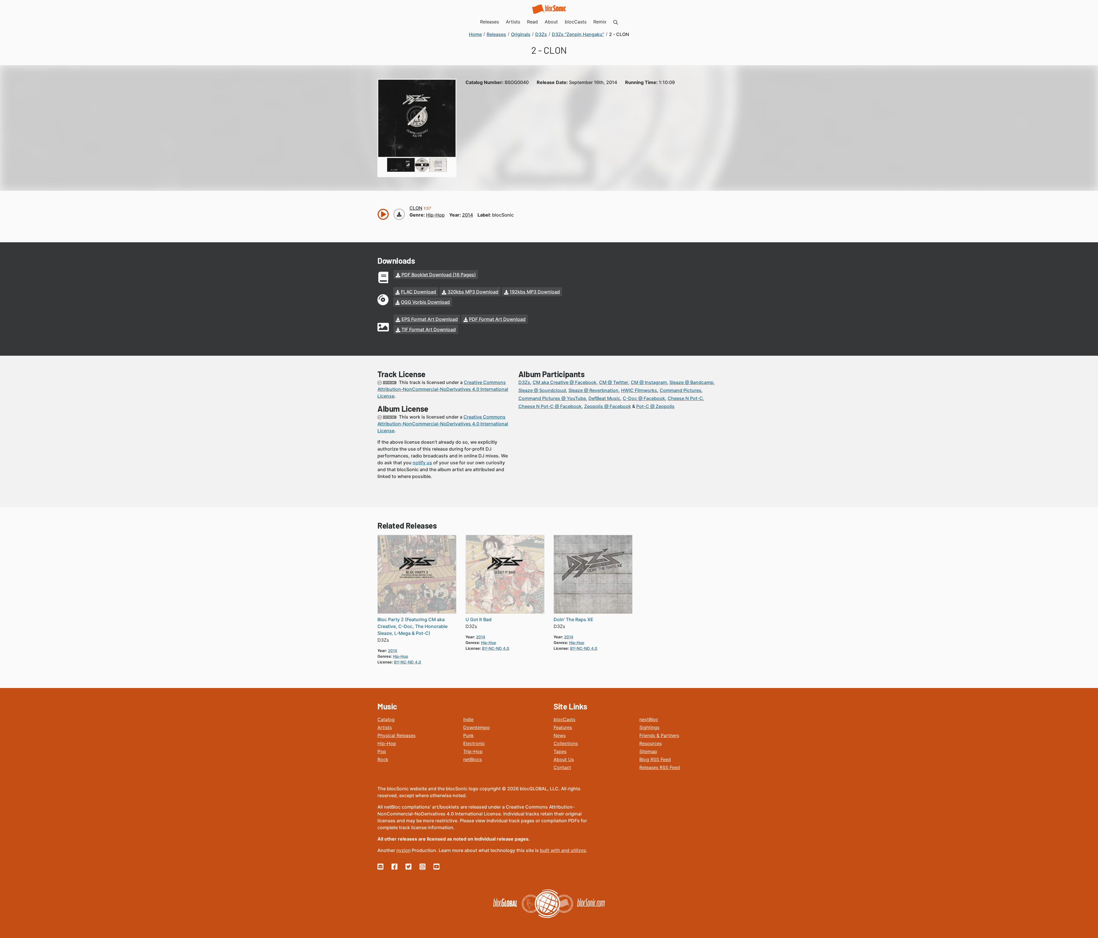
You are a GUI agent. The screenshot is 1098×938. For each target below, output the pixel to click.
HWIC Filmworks (639, 390)
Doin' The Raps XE (573, 619)
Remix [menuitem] (599, 22)
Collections (566, 743)
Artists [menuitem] (513, 22)
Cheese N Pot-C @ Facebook (550, 406)
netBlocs (472, 759)
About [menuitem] (551, 22)
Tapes (560, 751)
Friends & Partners (659, 735)
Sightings (649, 727)
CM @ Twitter (613, 382)
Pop (381, 751)
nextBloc (648, 719)
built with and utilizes (563, 850)
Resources (650, 743)
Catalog (386, 719)
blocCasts (564, 719)
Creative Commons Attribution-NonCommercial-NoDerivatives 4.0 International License (442, 389)
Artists (384, 727)
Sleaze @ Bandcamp (691, 382)
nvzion (403, 850)
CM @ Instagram (649, 382)
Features (563, 727)
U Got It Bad (479, 619)
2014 (467, 215)
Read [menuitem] (532, 22)
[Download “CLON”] (399, 214)
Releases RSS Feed (659, 767)
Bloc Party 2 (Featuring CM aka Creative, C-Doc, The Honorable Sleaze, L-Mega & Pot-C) (412, 626)
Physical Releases (396, 735)
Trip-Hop (473, 751)
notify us (422, 462)
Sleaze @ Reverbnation (593, 390)
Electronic (474, 743)
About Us (564, 759)
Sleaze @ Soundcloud (542, 390)
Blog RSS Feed (655, 759)
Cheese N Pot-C (685, 398)
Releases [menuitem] (489, 22)
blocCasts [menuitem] (575, 22)
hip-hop (435, 215)
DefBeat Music (604, 398)
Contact (562, 767)
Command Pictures (680, 390)
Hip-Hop (386, 743)
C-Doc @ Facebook (644, 398)
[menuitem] (615, 22)
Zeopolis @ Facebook (607, 406)
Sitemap (648, 751)
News (560, 735)
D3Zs (524, 382)
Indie (468, 719)
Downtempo (476, 727)
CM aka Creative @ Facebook (564, 382)
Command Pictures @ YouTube (552, 398)
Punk (468, 735)
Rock (382, 759)
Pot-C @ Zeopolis (655, 406)
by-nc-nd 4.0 (407, 662)
